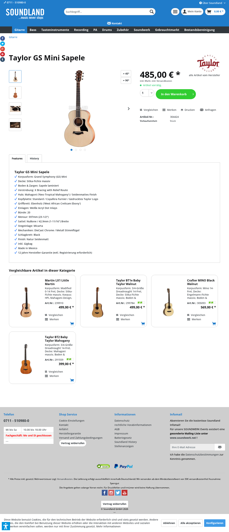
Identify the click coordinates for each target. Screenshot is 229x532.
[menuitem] (110, 11)
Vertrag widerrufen (72, 443)
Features (17, 158)
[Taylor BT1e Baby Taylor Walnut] (97, 302)
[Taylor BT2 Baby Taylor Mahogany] (26, 359)
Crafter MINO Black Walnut (201, 282)
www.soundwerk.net (183, 437)
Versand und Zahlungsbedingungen (81, 437)
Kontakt (116, 23)
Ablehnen (169, 523)
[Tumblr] (2, 59)
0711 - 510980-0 (16, 2)
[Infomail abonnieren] (219, 447)
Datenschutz (122, 420)
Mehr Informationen (108, 526)
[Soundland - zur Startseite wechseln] (25, 14)
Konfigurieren (214, 523)
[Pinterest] (2, 54)
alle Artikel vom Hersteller (204, 75)
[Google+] (2, 49)
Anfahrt (63, 429)
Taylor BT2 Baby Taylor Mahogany (57, 338)
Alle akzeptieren (191, 523)
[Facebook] (2, 38)
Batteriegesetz (123, 437)
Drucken (190, 110)
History (34, 158)
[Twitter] (2, 43)
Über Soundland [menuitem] (212, 3)
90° (127, 80)
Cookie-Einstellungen (71, 420)
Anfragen (210, 110)
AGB (117, 429)
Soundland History (125, 442)
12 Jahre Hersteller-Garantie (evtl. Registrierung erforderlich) (55, 252)
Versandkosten (65, 479)
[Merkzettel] (175, 11)
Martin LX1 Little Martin (57, 282)
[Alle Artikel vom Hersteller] (208, 63)
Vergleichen (150, 110)
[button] (6, 526)
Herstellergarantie (70, 433)
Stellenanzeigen (124, 446)
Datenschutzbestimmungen (202, 454)
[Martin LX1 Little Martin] (26, 302)
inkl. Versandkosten (162, 80)
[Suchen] (151, 11)
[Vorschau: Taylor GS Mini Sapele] (15, 76)
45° (127, 73)
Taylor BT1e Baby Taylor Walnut (128, 282)
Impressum (121, 433)
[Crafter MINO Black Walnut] (168, 302)
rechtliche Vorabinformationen (133, 425)
